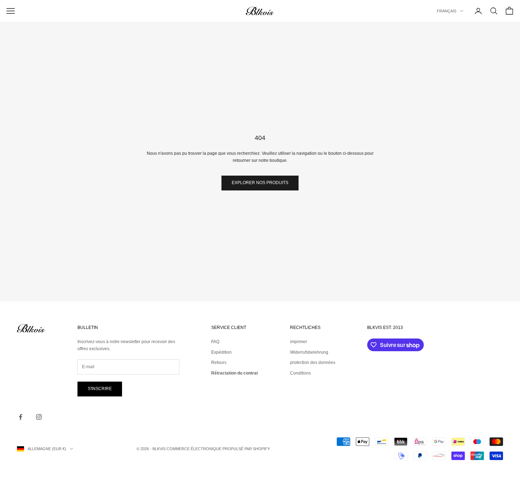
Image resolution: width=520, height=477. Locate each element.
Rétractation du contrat (234, 373)
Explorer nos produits (260, 182)
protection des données (312, 362)
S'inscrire (100, 388)
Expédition (221, 352)
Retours (218, 362)
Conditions (300, 373)
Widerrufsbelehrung (309, 352)
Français (446, 11)
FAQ (215, 341)
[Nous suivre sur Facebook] (20, 416)
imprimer (298, 341)
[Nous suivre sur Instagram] (38, 416)
